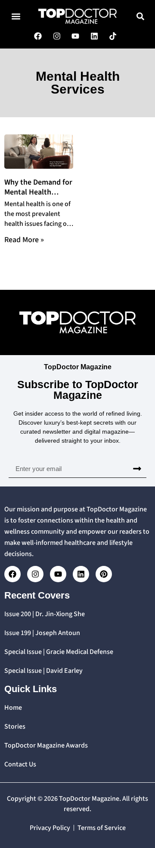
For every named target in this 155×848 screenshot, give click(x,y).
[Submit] (137, 468)
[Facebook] (12, 574)
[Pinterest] (104, 574)
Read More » (24, 239)
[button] (16, 16)
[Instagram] (35, 574)
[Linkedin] (81, 574)
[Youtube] (58, 574)
